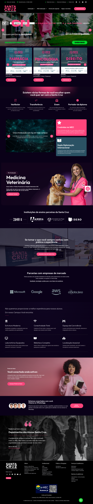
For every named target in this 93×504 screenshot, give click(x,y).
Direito (35, 74)
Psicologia (9, 74)
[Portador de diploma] (77, 100)
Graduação (31, 8)
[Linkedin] (85, 2)
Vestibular (15, 104)
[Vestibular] (15, 100)
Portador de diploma (77, 104)
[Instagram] (79, 2)
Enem (57, 104)
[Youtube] (82, 2)
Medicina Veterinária (68, 74)
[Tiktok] (20, 474)
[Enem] (57, 100)
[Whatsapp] (7, 474)
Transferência (36, 104)
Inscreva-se (11, 80)
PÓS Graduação (41, 8)
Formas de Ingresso (54, 8)
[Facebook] (76, 2)
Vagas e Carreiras (65, 8)
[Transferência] (36, 100)
